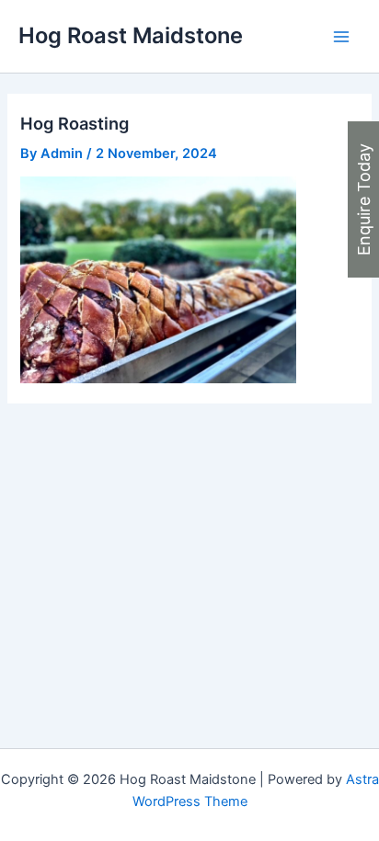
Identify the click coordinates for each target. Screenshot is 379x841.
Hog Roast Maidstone (130, 35)
